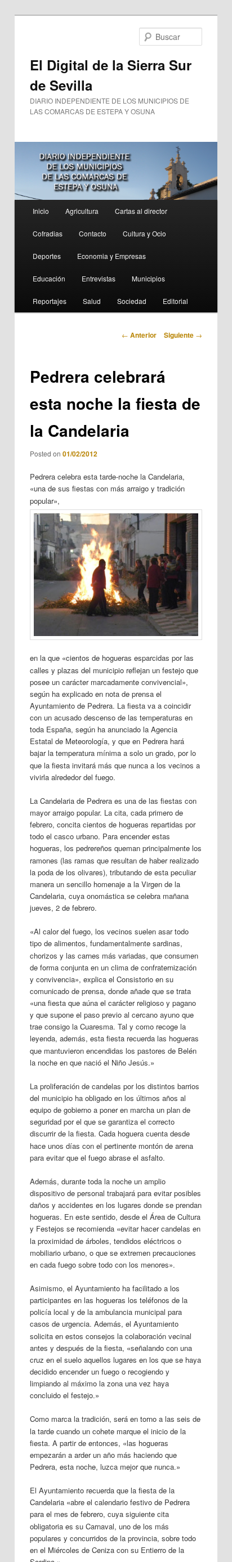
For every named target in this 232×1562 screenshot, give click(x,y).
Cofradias (48, 233)
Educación (49, 278)
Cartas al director (141, 211)
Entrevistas (98, 278)
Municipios (148, 278)
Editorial (175, 301)
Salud (92, 301)
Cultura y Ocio (144, 233)
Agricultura (82, 211)
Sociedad (131, 301)
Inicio (41, 211)
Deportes (47, 256)
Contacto (92, 233)
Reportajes (49, 301)
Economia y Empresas (111, 256)
